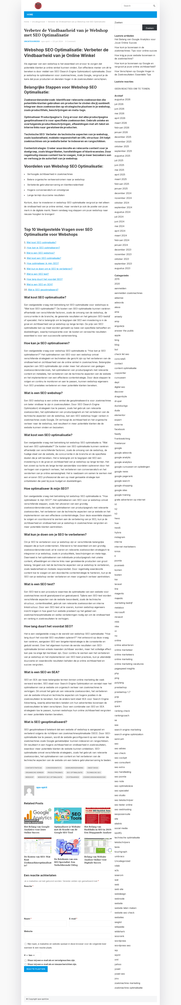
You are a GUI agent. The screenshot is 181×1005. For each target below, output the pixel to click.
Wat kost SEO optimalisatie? (41, 242)
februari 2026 (122, 127)
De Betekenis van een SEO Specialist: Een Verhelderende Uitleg (66, 862)
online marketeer (124, 649)
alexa (117, 307)
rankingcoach (122, 715)
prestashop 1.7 (122, 692)
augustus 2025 (122, 155)
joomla (118, 560)
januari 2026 (121, 132)
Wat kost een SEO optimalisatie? (44, 258)
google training (122, 494)
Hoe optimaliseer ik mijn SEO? (43, 263)
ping (117, 678)
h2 (116, 509)
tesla (117, 847)
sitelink (118, 823)
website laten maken (125, 908)
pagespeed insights (125, 668)
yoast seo (120, 973)
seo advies (120, 748)
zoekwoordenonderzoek (94, 777)
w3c (117, 870)
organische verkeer (34, 772)
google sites (121, 490)
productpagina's (55, 772)
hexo (117, 518)
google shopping (123, 485)
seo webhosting (123, 809)
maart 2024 (121, 235)
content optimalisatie (125, 368)
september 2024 (123, 207)
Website (28, 931)
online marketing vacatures (129, 663)
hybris (118, 532)
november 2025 (123, 141)
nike (117, 626)
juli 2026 (119, 104)
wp (116, 950)
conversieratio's (53, 768)
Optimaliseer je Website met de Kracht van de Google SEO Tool (67, 829)
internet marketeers (125, 546)
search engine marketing (128, 729)
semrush (119, 739)
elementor (120, 415)
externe (119, 424)
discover (119, 391)
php (117, 673)
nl (116, 631)
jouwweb (119, 565)
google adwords (123, 452)
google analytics (123, 462)
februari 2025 (122, 183)
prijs (117, 696)
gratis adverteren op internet (130, 499)
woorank (119, 936)
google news (121, 471)
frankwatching (122, 438)
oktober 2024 (122, 202)
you (117, 978)
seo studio (120, 795)
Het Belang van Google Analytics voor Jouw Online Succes (36, 829)
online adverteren (124, 645)
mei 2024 (119, 226)
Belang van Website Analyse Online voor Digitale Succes (95, 859)
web (117, 884)
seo (116, 743)
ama (117, 311)
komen (118, 570)
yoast (117, 969)
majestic (119, 598)
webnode (119, 898)
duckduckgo (121, 405)
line (116, 588)
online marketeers (124, 654)
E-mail (73, 918)
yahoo (118, 964)
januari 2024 (121, 245)
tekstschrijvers (122, 842)
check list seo (122, 354)
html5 (117, 527)
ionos (117, 551)
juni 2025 (119, 165)
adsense (119, 297)
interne (118, 541)
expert (118, 419)
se (116, 720)
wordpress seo (123, 945)
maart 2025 (121, 179)
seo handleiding (123, 772)
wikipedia (119, 926)
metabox (119, 607)
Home (30, 14)
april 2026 (120, 118)
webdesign (120, 893)
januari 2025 (121, 188)
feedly (118, 433)
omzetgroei (93, 768)
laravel (118, 584)
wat (116, 879)
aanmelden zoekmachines (128, 293)
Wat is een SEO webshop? (40, 252)
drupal (118, 401)
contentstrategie (33, 768)
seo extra (120, 767)
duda (117, 410)
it (115, 556)
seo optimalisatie (75, 772)
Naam (28, 918)
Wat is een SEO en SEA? (40, 284)
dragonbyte (121, 396)
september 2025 (123, 151)
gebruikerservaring (74, 768)
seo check (120, 753)
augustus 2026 (122, 99)
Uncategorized (38, 22)
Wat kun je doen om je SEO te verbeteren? (49, 268)
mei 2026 (119, 113)
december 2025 (123, 136)
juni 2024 (119, 221)
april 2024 (120, 230)
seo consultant (122, 762)
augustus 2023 (122, 268)
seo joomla (120, 776)
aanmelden (120, 288)
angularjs (119, 326)
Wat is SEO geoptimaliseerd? (43, 289)
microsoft (120, 612)
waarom (119, 875)
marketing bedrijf (123, 603)
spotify (118, 832)
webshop (29, 777)
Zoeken (119, 22)
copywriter (120, 373)
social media (121, 828)
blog (117, 344)
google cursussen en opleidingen (132, 466)
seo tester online (123, 804)
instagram (120, 537)
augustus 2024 (123, 212)
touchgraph (121, 851)
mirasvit (119, 617)
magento (119, 593)
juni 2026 (119, 108)
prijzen (118, 701)
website (119, 903)
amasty (118, 316)
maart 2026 (121, 122)
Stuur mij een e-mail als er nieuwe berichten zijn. (52, 964)
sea (116, 725)
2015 (117, 279)
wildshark (120, 931)
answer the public (124, 330)
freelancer (120, 443)
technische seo (94, 772)
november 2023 (123, 254)
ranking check (122, 710)
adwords (119, 302)
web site (119, 889)
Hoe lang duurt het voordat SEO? (45, 279)
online (118, 640)
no (116, 635)
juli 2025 (119, 160)
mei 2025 (119, 169)
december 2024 (123, 193)
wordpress (120, 940)
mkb (117, 621)
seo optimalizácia (124, 786)
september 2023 (123, 263)
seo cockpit (121, 757)
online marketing (123, 659)
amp (117, 321)
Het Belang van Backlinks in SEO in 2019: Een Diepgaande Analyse (98, 829)
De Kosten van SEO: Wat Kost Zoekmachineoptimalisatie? (37, 861)
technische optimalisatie (127, 837)
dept (117, 382)
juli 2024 (119, 216)
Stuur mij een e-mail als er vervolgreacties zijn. (51, 960)
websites (119, 917)
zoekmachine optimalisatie (129, 987)
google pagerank (124, 476)
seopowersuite (122, 814)
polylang (119, 682)
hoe (117, 523)
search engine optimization (129, 734)
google (118, 448)
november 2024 (123, 198)
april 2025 (120, 174)
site (116, 818)
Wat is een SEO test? (38, 274)
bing (117, 340)
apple (117, 335)
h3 (116, 513)
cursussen (120, 377)
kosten (118, 574)
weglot (118, 922)
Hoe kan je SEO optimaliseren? (43, 247)
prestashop (121, 687)
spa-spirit (45, 41)
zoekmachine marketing (127, 983)
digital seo (120, 387)
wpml (117, 955)
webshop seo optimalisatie (50, 777)
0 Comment (70, 41)
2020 (117, 283)
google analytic (123, 457)
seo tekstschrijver (124, 800)
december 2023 (123, 249)
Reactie (28, 886)
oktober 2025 (122, 146)
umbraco (119, 856)
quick (117, 706)
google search (122, 480)
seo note (119, 781)
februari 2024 (122, 240)
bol (116, 349)
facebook (120, 429)
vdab (117, 865)
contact (119, 363)
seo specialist (122, 790)
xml (116, 959)
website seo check (124, 912)
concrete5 (120, 358)
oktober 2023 (122, 259)
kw (116, 579)
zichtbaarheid (72, 777)
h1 (116, 504)
